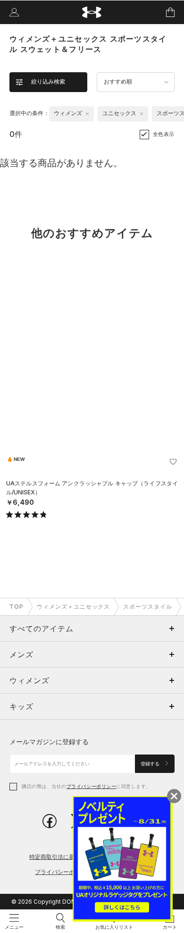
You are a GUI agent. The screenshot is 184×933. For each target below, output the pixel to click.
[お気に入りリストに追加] (173, 461)
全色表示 (164, 134)
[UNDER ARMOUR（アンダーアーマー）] (92, 12)
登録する (151, 763)
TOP (16, 606)
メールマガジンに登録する (49, 742)
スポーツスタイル (147, 606)
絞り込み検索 (48, 81)
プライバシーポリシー (91, 786)
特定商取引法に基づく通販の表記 (71, 856)
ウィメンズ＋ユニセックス (73, 606)
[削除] (87, 114)
